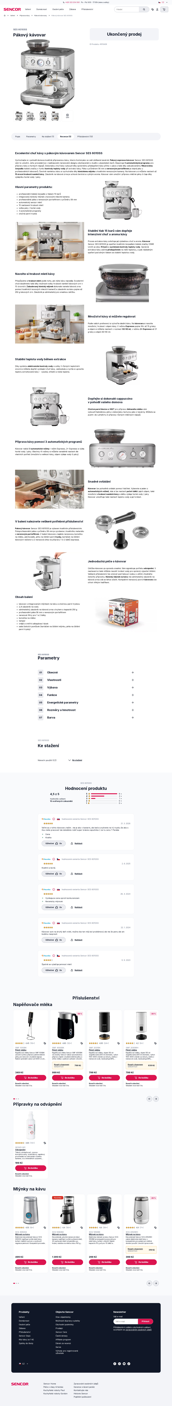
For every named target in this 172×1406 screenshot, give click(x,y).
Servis (58, 1347)
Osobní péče (24, 1324)
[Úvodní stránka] (5, 15)
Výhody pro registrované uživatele (67, 1352)
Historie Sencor (81, 1393)
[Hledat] (144, 9)
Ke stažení (77, 760)
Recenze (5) (65, 136)
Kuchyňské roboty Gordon (55, 1393)
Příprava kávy (25, 15)
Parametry (31, 136)
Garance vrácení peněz (84, 1387)
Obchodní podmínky (65, 1324)
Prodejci (59, 1328)
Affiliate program (63, 1339)
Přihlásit (145, 1321)
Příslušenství (24, 1332)
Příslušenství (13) (85, 136)
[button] (54, 843)
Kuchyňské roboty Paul (54, 1390)
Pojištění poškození (82, 1397)
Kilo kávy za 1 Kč (26, 1339)
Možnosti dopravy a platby (68, 1321)
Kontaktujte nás (81, 1390)
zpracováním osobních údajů (139, 1330)
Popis (17, 136)
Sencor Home (49, 1384)
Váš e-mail (118, 1316)
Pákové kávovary (40, 15)
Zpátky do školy (26, 1343)
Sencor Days (24, 1336)
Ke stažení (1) (48, 136)
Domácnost (24, 1321)
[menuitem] (28, 9)
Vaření (12, 15)
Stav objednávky (63, 1317)
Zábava (22, 1328)
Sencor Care (61, 1332)
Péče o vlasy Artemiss (53, 1387)
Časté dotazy (62, 1336)
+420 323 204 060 (72, 2)
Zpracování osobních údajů (86, 1384)
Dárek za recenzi (63, 1343)
